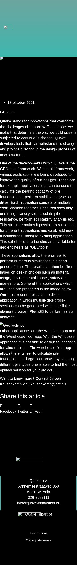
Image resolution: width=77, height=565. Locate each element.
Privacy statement (38, 540)
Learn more (38, 533)
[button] (69, 28)
